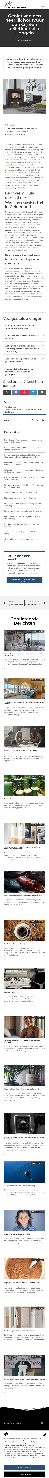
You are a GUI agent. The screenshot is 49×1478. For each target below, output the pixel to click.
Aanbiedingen (24, 40)
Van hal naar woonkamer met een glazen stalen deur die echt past (24, 478)
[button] (44, 1434)
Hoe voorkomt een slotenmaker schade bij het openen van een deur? (23, 449)
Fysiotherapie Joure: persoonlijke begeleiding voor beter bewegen (23, 441)
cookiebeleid (24, 1458)
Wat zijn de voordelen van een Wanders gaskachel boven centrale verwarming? (24, 349)
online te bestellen (13, 286)
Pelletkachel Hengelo (15, 409)
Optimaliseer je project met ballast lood (20, 492)
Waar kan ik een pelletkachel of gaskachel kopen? (24, 360)
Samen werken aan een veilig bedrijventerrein (23, 511)
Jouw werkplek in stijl (11, 992)
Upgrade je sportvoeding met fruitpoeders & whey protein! (21, 1283)
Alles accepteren (24, 1468)
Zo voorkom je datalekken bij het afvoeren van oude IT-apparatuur (23, 486)
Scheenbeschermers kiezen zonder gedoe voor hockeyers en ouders (23, 463)
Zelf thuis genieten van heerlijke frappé (17, 944)
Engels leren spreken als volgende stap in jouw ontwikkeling (23, 518)
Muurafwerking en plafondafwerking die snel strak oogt (22, 505)
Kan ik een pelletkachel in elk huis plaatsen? (24, 337)
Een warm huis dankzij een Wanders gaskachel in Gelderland (22, 130)
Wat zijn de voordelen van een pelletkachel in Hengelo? (24, 327)
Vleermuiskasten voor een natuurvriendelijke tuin (22, 540)
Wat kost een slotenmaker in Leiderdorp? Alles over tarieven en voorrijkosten (22, 848)
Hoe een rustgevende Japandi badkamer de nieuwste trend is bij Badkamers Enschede (22, 456)
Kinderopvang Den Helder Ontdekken (17, 1234)
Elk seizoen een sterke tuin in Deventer (20, 498)
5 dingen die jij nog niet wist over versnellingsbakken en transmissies (24, 1138)
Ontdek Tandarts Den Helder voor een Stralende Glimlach (24, 1379)
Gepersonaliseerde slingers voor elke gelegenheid (19, 532)
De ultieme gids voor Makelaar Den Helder (19, 1331)
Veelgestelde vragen (16, 134)
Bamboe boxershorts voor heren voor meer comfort (22, 525)
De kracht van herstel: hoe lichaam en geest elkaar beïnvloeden (22, 1041)
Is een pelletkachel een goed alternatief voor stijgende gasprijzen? (24, 372)
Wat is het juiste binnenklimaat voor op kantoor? (21, 1089)
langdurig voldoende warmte (20, 170)
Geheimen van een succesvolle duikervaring (19, 1186)
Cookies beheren (24, 1474)
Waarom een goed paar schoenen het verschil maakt (23, 895)
